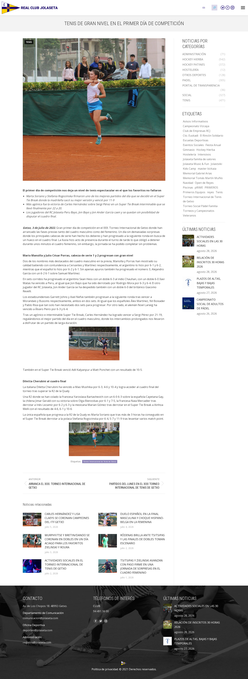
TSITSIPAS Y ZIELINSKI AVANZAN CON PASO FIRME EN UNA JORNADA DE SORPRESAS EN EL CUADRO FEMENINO (141, 566)
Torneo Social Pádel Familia (200, 206)
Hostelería (189, 154)
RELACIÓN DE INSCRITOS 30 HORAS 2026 (210, 262)
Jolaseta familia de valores (199, 159)
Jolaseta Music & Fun (196, 164)
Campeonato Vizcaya (196, 126)
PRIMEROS (211, 187)
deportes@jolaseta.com (37, 630)
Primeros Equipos (194, 192)
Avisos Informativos (195, 121)
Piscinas (188, 187)
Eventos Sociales (193, 145)
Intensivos (204, 154)
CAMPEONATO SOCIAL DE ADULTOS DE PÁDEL (210, 304)
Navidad (188, 183)
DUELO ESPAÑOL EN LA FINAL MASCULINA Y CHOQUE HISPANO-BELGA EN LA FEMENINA (142, 518)
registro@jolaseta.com (37, 642)
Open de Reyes (204, 183)
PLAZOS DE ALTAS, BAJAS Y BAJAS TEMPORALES (209, 283)
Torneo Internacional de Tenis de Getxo (99, 462)
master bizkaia (207, 168)
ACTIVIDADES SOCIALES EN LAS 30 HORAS (210, 241)
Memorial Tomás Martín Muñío (203, 178)
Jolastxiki (216, 164)
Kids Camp (189, 168)
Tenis (219, 192)
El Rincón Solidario (211, 135)
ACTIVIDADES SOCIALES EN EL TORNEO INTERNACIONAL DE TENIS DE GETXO (64, 564)
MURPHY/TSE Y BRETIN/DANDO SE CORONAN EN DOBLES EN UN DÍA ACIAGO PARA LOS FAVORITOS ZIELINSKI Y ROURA (67, 541)
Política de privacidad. (105, 669)
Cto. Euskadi (190, 135)
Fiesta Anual (213, 145)
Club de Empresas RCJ (196, 131)
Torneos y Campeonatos (198, 211)
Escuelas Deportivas (195, 140)
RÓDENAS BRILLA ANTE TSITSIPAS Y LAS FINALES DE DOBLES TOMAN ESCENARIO (142, 539)
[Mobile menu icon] (243, 8)
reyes (210, 192)
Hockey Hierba (205, 150)
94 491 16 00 (101, 611)
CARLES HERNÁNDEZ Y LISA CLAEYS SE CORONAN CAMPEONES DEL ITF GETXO (67, 518)
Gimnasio (189, 150)
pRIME (199, 187)
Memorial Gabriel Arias (197, 173)
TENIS (29, 42)
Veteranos (189, 215)
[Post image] (32, 519)
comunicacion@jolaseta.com (40, 618)
